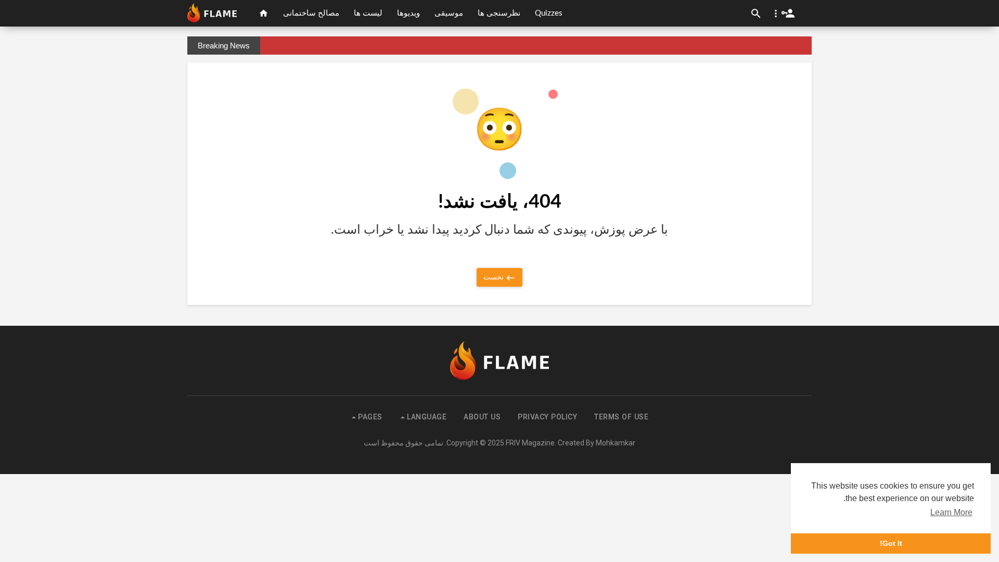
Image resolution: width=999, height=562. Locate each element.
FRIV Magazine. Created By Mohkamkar (570, 443)
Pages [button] (369, 417)
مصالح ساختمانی (311, 13)
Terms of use (621, 417)
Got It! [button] (891, 543)
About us (482, 417)
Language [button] (426, 417)
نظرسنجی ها (499, 13)
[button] (782, 13)
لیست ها (368, 13)
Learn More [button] (951, 512)
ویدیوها (408, 13)
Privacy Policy (547, 417)
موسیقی (448, 13)
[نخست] (263, 13)
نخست (494, 277)
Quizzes (548, 13)
